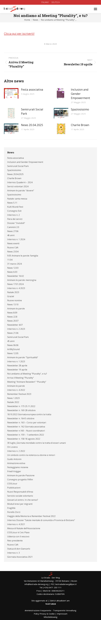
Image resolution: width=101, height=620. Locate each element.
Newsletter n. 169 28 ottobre (21, 410)
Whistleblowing (50, 617)
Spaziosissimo (80, 109)
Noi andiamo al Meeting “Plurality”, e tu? (27, 373)
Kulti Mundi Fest (15, 206)
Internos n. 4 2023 (16, 288)
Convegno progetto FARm (20, 479)
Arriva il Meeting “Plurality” (20, 377)
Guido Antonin (14, 459)
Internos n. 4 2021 (16, 524)
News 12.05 (12, 353)
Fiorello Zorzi (13, 512)
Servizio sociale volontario (20, 495)
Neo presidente (15, 540)
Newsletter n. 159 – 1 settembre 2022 (25, 434)
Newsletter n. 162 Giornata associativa (26, 426)
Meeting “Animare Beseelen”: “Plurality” (26, 381)
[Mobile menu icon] (95, 9)
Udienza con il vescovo (18, 536)
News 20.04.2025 (32, 125)
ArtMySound (13, 349)
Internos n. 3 (13, 552)
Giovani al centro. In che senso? (22, 499)
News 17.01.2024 (15, 284)
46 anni (10, 235)
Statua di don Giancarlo (18, 548)
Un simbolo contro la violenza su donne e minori (31, 455)
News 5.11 (12, 202)
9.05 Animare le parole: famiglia (22, 255)
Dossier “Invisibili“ (16, 223)
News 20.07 (12, 320)
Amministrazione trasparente (38, 610)
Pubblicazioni (13, 487)
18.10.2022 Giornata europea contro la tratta (29, 414)
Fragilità (11, 508)
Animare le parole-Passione (20, 475)
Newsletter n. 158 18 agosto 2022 (23, 438)
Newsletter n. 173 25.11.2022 (21, 406)
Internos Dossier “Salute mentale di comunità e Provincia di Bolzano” (41, 520)
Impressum (62, 613)
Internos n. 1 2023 (16, 361)
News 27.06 (12, 231)
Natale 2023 (13, 292)
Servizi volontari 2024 (17, 186)
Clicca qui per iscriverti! (19, 33)
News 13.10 (12, 304)
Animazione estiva (16, 463)
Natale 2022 (13, 402)
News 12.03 (12, 267)
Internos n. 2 (13, 214)
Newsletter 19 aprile (17, 369)
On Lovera (12, 447)
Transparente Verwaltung (64, 610)
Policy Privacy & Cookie (44, 613)
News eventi (13, 243)
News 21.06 (12, 333)
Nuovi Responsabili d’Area (20, 491)
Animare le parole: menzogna (21, 280)
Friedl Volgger (14, 471)
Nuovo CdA (12, 247)
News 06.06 (12, 345)
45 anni (10, 341)
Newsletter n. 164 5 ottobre (20, 418)
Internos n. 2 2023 (16, 328)
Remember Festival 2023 (19, 394)
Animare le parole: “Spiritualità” (22, 357)
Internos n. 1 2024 (16, 239)
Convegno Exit (14, 210)
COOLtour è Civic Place (18, 532)
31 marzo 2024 (14, 263)
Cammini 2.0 (13, 227)
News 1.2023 (13, 398)
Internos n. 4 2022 (16, 390)
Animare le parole (16, 308)
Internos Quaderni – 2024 (19, 182)
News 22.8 (12, 316)
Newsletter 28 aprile (17, 365)
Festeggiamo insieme (17, 467)
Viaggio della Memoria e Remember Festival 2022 (31, 516)
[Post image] (11, 93)
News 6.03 (12, 271)
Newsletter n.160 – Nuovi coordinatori (26, 430)
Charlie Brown (80, 125)
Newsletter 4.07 (15, 324)
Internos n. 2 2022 (16, 451)
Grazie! (10, 296)
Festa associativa (32, 89)
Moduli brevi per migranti (19, 503)
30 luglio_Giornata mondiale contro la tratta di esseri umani (36, 442)
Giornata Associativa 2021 (20, 556)
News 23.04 (12, 251)
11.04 (9, 259)
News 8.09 (12, 312)
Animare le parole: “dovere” (20, 190)
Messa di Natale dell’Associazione (23, 528)
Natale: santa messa (17, 198)
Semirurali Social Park (32, 111)
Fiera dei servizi (14, 219)
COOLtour (12, 483)
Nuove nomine (14, 300)
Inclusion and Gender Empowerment (80, 94)
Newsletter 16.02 (15, 276)
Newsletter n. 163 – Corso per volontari (26, 422)
